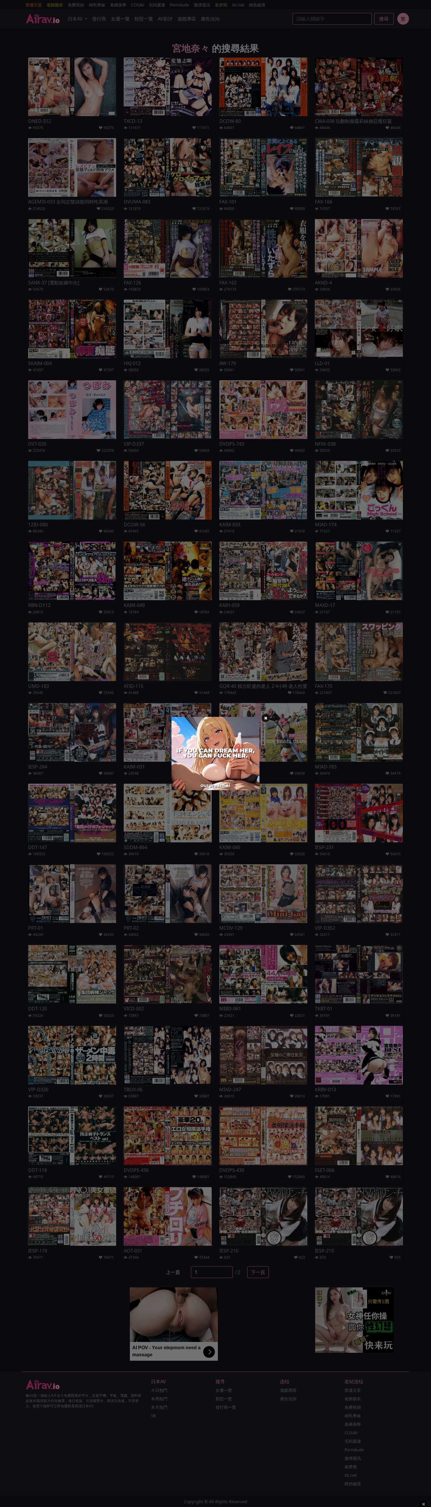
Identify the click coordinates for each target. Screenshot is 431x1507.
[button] (266, 718)
